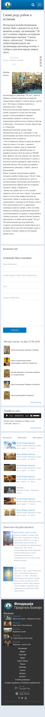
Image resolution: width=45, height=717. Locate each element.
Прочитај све (36, 402)
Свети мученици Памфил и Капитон (25, 384)
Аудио (22, 658)
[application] (22, 415)
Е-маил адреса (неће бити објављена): (20, 275)
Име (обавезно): (10, 264)
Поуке (22, 664)
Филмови (20, 488)
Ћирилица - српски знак (22, 644)
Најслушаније (38, 438)
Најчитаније (22, 438)
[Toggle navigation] (39, 5)
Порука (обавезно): (11, 297)
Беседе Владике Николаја (26, 443)
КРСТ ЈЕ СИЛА (20, 568)
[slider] (36, 415)
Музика (22, 673)
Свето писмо (22, 661)
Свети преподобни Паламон (22, 395)
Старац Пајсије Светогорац (22, 638)
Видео (22, 651)
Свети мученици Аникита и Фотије (25, 350)
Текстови (22, 655)
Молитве (22, 667)
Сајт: (5, 286)
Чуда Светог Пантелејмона (22, 625)
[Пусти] (7, 416)
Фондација (22, 648)
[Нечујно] (31, 416)
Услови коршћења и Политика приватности (22, 683)
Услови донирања (22, 680)
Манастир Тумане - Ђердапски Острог (27, 619)
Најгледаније (7, 438)
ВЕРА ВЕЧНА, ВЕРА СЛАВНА (25, 532)
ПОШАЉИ (15, 330)
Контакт (22, 676)
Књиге (22, 670)
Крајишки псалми (19, 632)
